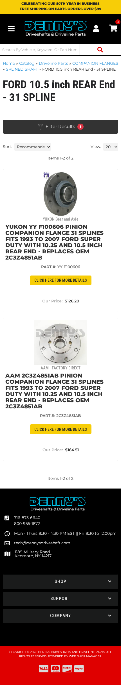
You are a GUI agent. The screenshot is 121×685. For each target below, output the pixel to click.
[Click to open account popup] (96, 28)
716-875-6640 (27, 517)
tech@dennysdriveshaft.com (42, 543)
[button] (60, 49)
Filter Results (63, 126)
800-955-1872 (27, 523)
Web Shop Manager (85, 656)
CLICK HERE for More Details (60, 280)
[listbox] (32, 147)
